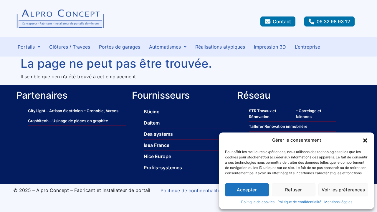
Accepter (247, 190)
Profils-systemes (163, 167)
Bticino (152, 112)
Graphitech (38, 120)
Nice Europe (157, 156)
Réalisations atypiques (220, 47)
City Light (36, 110)
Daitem (152, 123)
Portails (26, 47)
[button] (365, 140)
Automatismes (165, 47)
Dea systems (158, 134)
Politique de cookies (258, 202)
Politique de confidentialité (299, 202)
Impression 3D (270, 47)
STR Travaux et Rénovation (262, 113)
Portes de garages (119, 47)
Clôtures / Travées (69, 47)
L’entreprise (307, 47)
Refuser (293, 190)
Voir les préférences (343, 190)
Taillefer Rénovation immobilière (278, 126)
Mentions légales (338, 202)
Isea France (156, 145)
